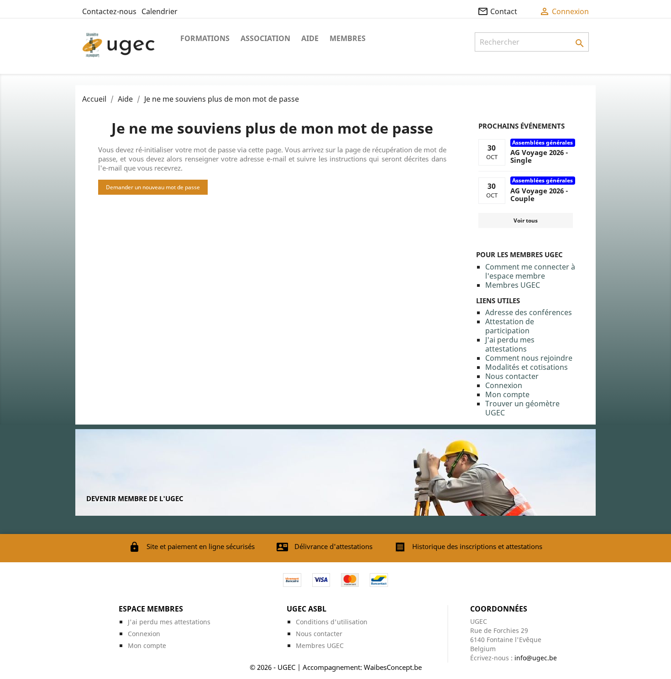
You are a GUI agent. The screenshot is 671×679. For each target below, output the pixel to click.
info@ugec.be (535, 657)
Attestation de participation (509, 326)
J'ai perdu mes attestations (510, 344)
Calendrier (160, 11)
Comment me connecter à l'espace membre (530, 271)
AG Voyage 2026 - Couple (539, 194)
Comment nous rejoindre (528, 358)
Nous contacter (512, 376)
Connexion (503, 385)
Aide (310, 38)
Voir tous (526, 220)
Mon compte (507, 394)
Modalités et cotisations (526, 367)
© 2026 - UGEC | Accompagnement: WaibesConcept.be (336, 667)
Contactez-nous (109, 11)
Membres (348, 38)
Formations (205, 38)
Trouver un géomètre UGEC (522, 408)
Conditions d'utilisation (331, 621)
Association (265, 38)
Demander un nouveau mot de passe (153, 187)
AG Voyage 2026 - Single (539, 156)
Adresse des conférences (528, 312)
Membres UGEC (512, 285)
